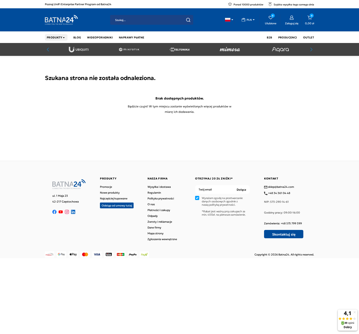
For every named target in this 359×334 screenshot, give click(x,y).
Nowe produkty (110, 192)
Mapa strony (156, 233)
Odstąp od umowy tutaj (117, 205)
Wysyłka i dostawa (159, 186)
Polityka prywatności (161, 198)
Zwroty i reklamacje (160, 221)
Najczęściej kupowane (113, 198)
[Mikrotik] (129, 49)
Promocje (106, 186)
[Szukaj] (188, 20)
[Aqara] (280, 49)
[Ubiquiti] (79, 49)
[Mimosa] (230, 49)
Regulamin (154, 192)
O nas (151, 204)
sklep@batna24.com (280, 187)
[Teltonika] (179, 49)
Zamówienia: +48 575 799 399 (283, 223)
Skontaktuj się (283, 234)
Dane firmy (154, 227)
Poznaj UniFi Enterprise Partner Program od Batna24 (78, 4)
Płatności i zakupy (159, 210)
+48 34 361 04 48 (278, 193)
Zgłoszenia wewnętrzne (162, 239)
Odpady (153, 215)
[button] (229, 19)
